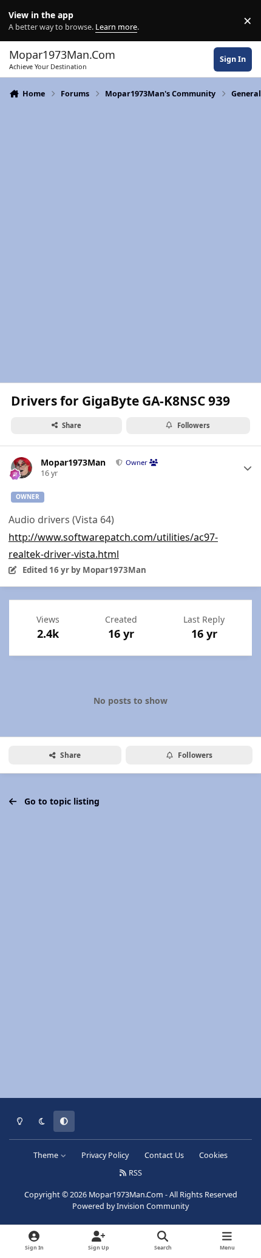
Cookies (213, 1155)
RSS (134, 1173)
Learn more (23, 21)
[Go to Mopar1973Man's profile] (21, 467)
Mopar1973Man (73, 462)
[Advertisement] (130, 239)
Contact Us (164, 1155)
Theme (46, 1155)
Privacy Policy (105, 1155)
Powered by (130, 1206)
